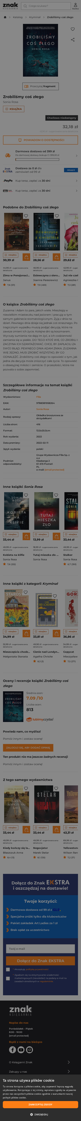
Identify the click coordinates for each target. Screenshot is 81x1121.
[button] (40, 1114)
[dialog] (40, 1098)
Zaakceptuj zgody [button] (40, 1104)
